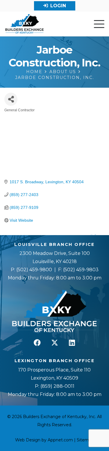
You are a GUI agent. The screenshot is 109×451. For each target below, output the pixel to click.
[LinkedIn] (72, 342)
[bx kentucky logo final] (24, 24)
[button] (99, 24)
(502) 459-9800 (34, 269)
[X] (54, 342)
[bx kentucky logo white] (54, 311)
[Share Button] (10, 99)
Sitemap (85, 440)
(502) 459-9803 (81, 269)
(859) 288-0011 (56, 386)
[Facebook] (37, 342)
